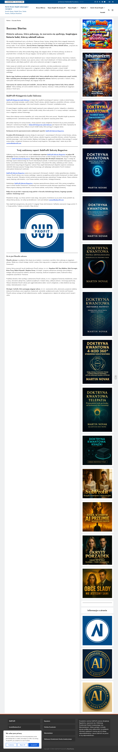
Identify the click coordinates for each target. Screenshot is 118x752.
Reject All (22, 745)
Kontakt (102, 12)
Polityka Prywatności (50, 727)
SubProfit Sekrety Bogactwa (55, 131)
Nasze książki (72, 8)
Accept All (34, 745)
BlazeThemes (70, 749)
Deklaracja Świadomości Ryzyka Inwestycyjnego (58, 739)
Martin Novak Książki (96, 8)
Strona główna (40, 8)
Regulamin (47, 721)
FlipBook (83, 8)
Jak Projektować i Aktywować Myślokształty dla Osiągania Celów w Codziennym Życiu (56, 1)
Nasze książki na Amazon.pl (56, 8)
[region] (22, 740)
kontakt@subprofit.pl (15, 727)
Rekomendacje (48, 733)
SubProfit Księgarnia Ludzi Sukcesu (17, 100)
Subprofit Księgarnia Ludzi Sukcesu (40, 125)
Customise (11, 745)
